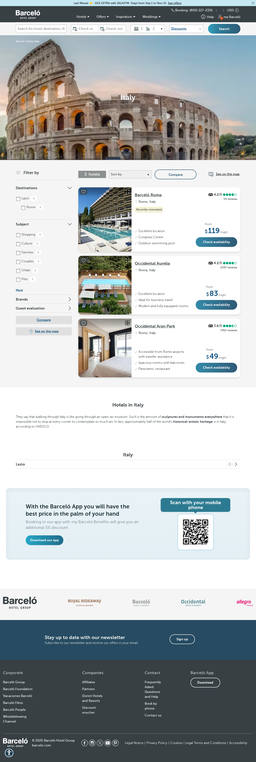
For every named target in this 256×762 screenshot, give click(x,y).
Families (30, 252)
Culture (29, 243)
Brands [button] (22, 299)
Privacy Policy (157, 743)
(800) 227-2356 (201, 10)
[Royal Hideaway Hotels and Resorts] (84, 603)
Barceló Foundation (18, 689)
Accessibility (238, 743)
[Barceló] (141, 603)
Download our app (44, 540)
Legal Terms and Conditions (205, 743)
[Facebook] (84, 743)
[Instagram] (92, 743)
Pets (27, 279)
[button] (253, 3)
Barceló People (14, 710)
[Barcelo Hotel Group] (15, 742)
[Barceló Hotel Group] (28, 14)
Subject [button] (22, 224)
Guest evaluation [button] (30, 308)
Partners (88, 689)
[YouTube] (107, 743)
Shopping (31, 234)
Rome (33, 207)
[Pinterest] (115, 743)
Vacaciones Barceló (17, 696)
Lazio (28, 198)
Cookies (176, 743)
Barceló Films (13, 703)
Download (205, 682)
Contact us (153, 715)
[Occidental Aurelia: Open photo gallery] (127, 260)
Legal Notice (134, 743)
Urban (28, 270)
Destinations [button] (26, 188)
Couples (30, 261)
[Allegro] (245, 603)
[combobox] (41, 29)
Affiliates (88, 682)
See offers (174, 3)
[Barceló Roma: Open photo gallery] (127, 191)
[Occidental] (193, 603)
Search (224, 29)
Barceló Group (14, 682)
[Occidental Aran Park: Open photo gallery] (127, 322)
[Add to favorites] (84, 192)
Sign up (182, 639)
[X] (100, 743)
